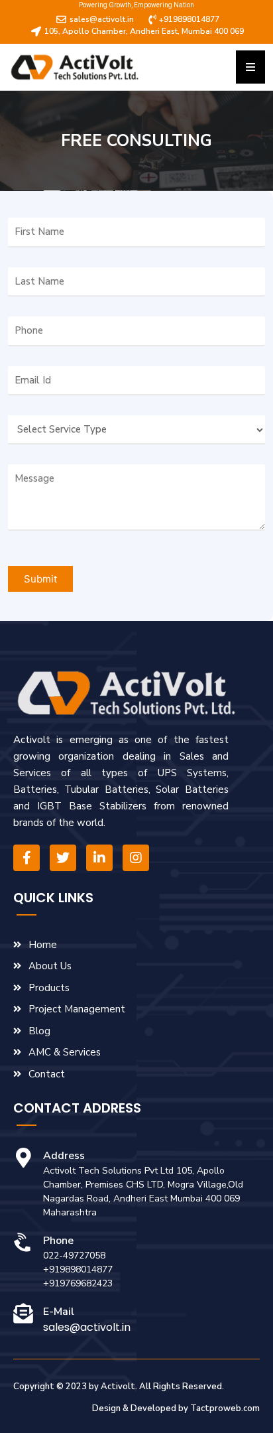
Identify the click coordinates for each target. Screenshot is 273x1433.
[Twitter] (63, 858)
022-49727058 (74, 1255)
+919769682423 (78, 1283)
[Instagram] (136, 858)
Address (64, 1155)
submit (40, 579)
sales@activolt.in (87, 1327)
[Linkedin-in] (99, 858)
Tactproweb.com (225, 1408)
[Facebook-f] (26, 858)
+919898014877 (78, 1269)
